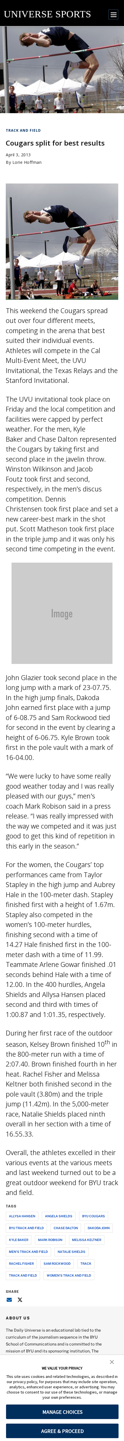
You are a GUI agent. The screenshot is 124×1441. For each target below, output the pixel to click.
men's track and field (28, 1251)
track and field (23, 1275)
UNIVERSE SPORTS (47, 14)
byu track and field (26, 1228)
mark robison (50, 1240)
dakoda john (99, 1228)
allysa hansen (22, 1216)
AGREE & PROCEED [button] (62, 1431)
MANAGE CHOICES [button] (62, 1412)
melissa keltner (86, 1240)
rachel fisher (21, 1263)
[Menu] (113, 14)
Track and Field (23, 130)
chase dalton (66, 1228)
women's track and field (69, 1275)
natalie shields (71, 1251)
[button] (112, 1361)
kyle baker (18, 1240)
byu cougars (93, 1216)
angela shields (58, 1216)
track (85, 1263)
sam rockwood (57, 1263)
